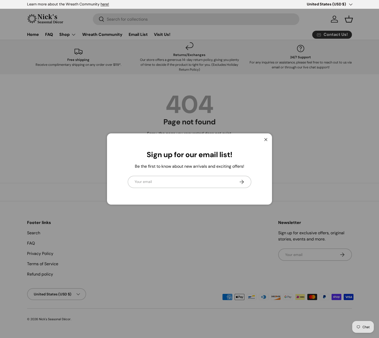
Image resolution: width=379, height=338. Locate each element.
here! (105, 4)
